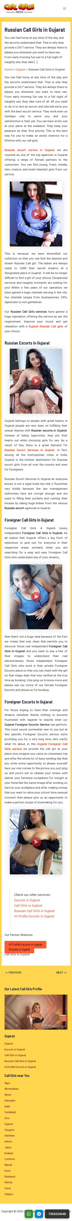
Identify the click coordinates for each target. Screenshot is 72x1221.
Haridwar (10, 1135)
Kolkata (9, 1153)
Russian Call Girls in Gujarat (34, 911)
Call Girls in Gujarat (28, 905)
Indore (8, 1141)
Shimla (8, 1182)
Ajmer (8, 1094)
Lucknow (10, 1159)
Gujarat (9, 1043)
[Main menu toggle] (65, 9)
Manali (8, 1164)
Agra (7, 1083)
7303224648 (57, 1214)
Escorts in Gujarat (27, 900)
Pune (7, 1170)
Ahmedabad (11, 1088)
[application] (36, 1012)
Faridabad (10, 1112)
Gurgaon (9, 1129)
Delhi (7, 1106)
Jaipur (8, 1147)
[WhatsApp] (29, 1214)
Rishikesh (10, 1176)
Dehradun (10, 1100)
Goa (7, 1118)
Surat (8, 1188)
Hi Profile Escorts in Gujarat (34, 916)
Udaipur (9, 1194)
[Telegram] (39, 1214)
